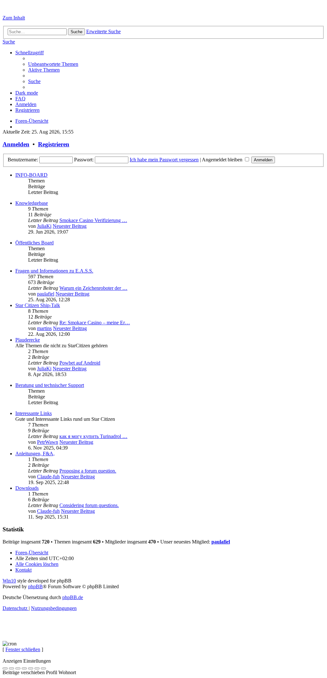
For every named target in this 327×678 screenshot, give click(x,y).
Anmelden (16, 144)
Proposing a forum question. (87, 471)
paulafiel (45, 294)
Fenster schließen (22, 649)
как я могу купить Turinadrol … (93, 436)
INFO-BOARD (31, 175)
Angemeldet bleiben (223, 159)
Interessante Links (33, 413)
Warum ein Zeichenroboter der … (93, 288)
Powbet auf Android (79, 363)
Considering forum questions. (89, 505)
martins (44, 328)
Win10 (9, 580)
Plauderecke (27, 340)
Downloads (27, 488)
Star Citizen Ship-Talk (37, 305)
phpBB (35, 586)
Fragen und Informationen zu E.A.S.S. (54, 271)
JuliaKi (44, 226)
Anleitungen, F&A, (35, 453)
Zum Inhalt (14, 17)
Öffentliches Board (34, 242)
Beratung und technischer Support (49, 385)
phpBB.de (72, 597)
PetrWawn (47, 442)
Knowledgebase (31, 203)
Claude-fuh (48, 476)
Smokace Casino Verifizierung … (93, 220)
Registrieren (53, 144)
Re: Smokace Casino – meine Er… (94, 322)
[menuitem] (9, 41)
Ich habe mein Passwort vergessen (164, 159)
